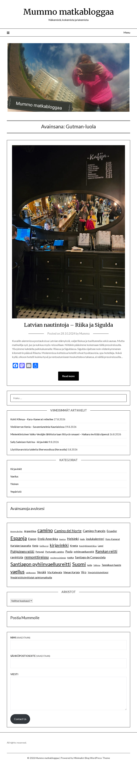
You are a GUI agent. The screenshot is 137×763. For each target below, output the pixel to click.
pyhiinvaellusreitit (84, 551)
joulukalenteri (95, 539)
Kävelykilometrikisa (88, 546)
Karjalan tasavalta (20, 545)
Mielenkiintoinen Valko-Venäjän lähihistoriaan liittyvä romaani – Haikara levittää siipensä (59, 434)
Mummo (84, 333)
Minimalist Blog (82, 757)
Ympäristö (16, 491)
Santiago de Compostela (90, 557)
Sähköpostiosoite (30, 655)
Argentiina (30, 531)
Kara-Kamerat (112, 539)
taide (89, 565)
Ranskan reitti (106, 551)
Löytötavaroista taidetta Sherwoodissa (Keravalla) (38, 449)
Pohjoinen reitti (22, 551)
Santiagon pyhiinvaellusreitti (40, 564)
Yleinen (14, 483)
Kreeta (74, 545)
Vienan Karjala (71, 572)
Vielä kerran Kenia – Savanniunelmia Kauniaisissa (37, 426)
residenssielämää (58, 558)
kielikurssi (44, 546)
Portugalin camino (54, 551)
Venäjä (41, 572)
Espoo (32, 539)
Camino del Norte (68, 531)
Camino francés (94, 531)
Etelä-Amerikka (48, 539)
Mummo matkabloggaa (68, 12)
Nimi (20, 637)
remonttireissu (36, 557)
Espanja (18, 538)
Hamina (62, 539)
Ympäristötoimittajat (98, 572)
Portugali (40, 552)
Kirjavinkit (16, 468)
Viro (83, 572)
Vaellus (14, 476)
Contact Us (20, 718)
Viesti (14, 674)
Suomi (79, 564)
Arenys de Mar (16, 531)
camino (45, 530)
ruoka (70, 557)
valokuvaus (31, 572)
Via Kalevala (54, 572)
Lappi (100, 545)
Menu (126, 32)
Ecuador (112, 531)
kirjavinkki (59, 545)
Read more (68, 376)
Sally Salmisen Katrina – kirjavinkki (29, 441)
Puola (69, 551)
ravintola (16, 557)
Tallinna (96, 565)
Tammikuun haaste (111, 565)
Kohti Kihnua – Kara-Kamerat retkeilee (31, 419)
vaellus (17, 571)
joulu (82, 539)
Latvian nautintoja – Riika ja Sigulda (68, 325)
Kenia (35, 545)
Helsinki (73, 539)
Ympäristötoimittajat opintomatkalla (31, 577)
